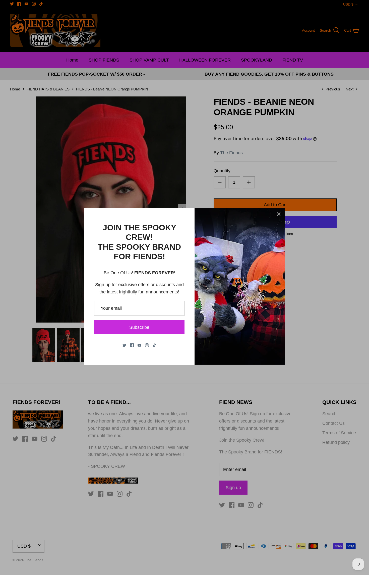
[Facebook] (132, 345)
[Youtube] (139, 345)
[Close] (278, 214)
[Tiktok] (154, 345)
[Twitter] (124, 345)
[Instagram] (147, 345)
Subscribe (139, 327)
